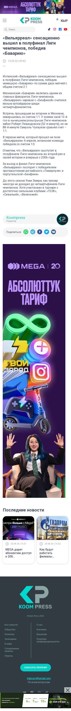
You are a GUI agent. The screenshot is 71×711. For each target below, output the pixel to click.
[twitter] (46, 232)
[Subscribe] (57, 19)
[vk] (53, 232)
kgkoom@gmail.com (39, 678)
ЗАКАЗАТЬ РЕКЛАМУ (35, 667)
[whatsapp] (25, 232)
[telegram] (32, 232)
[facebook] (39, 232)
